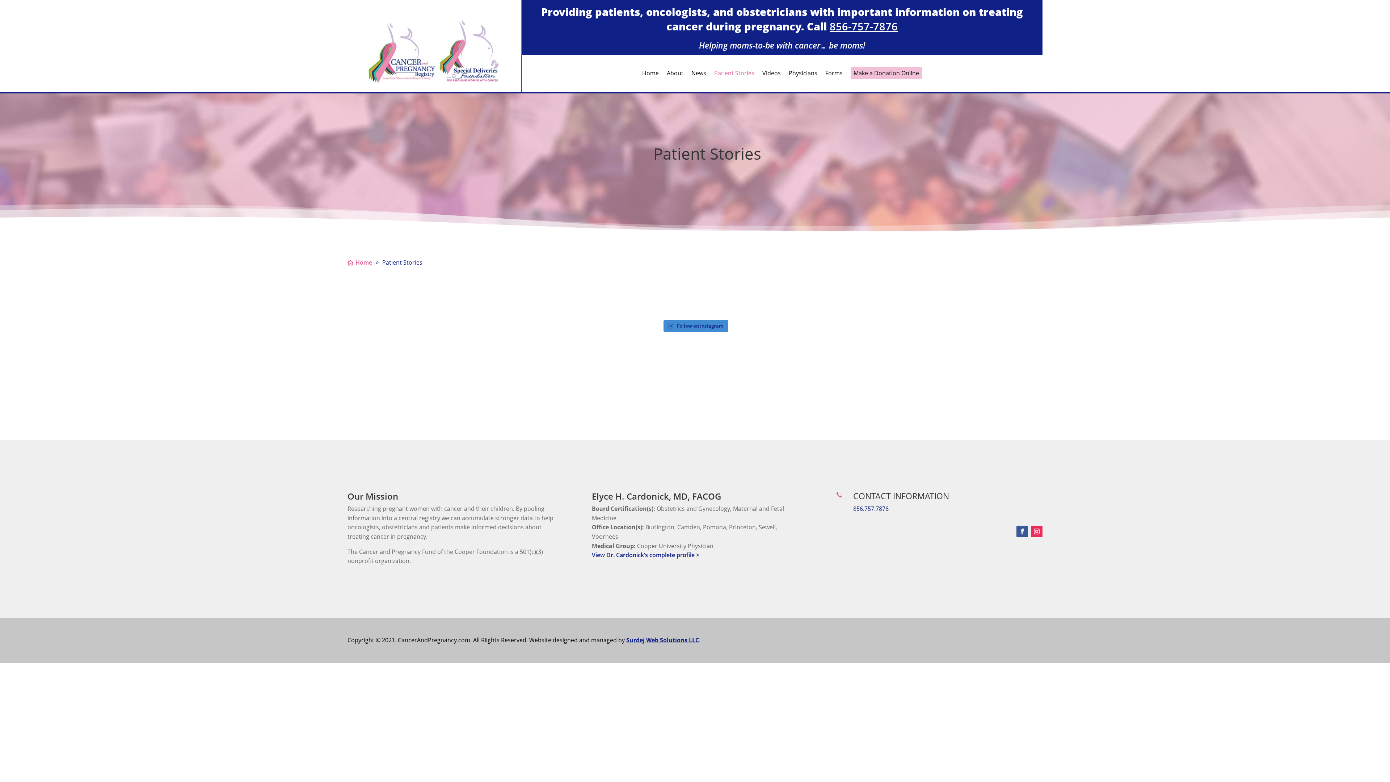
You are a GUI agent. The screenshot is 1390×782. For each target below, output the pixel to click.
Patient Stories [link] (734, 74)
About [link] (675, 74)
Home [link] (650, 74)
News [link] (698, 74)
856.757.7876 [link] (871, 509)
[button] (1022, 531)
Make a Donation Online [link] (886, 73)
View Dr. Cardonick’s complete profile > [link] (645, 555)
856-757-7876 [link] (864, 26)
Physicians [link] (803, 74)
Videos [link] (771, 74)
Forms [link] (834, 74)
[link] (434, 84)
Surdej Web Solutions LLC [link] (662, 640)
